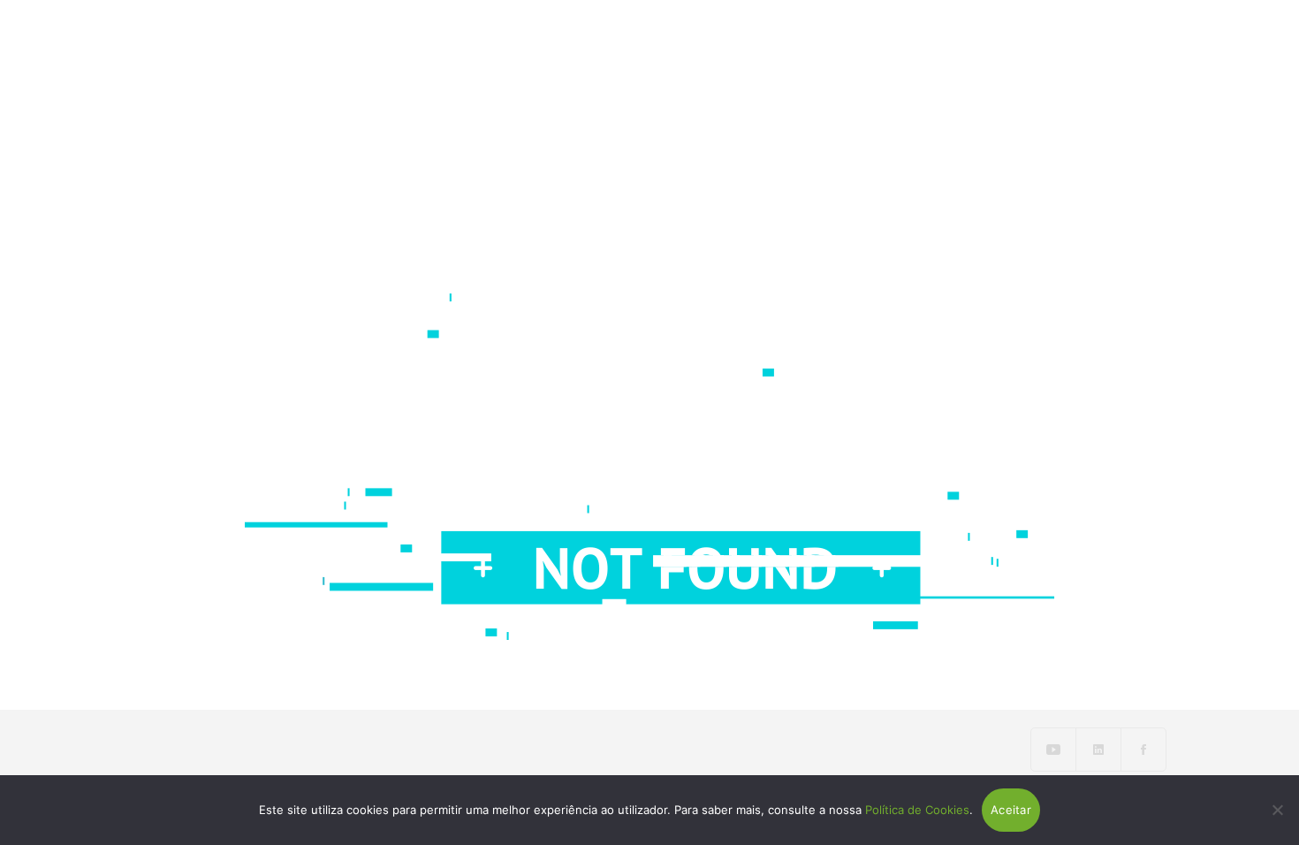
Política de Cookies (917, 810)
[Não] (1277, 809)
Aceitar (1011, 810)
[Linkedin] (1098, 749)
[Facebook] (1143, 749)
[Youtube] (1053, 749)
